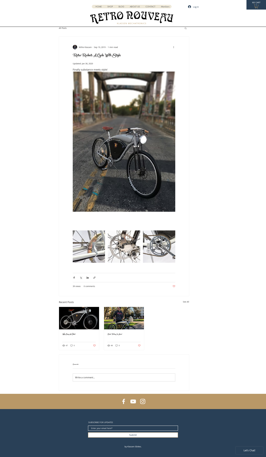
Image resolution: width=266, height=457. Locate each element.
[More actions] (173, 47)
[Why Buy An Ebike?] (79, 318)
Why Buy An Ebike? (69, 334)
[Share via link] (94, 277)
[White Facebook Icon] (123, 401)
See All (186, 301)
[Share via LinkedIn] (87, 277)
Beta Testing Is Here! (114, 334)
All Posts (63, 28)
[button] (256, 6)
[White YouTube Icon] (133, 401)
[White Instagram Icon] (142, 401)
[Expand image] (89, 246)
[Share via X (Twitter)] (81, 277)
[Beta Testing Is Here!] (124, 318)
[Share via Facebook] (74, 277)
